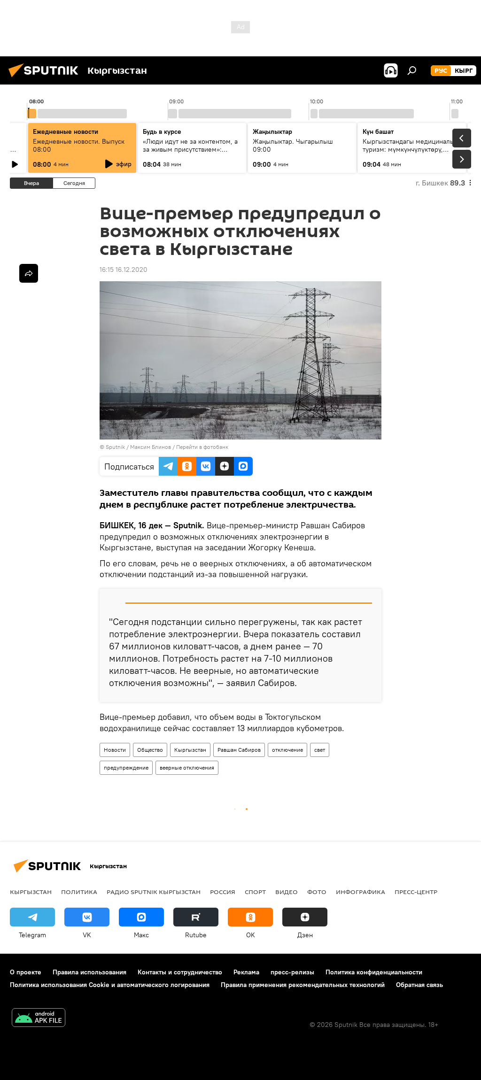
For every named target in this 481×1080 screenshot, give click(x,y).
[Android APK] (38, 1018)
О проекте (25, 972)
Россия (222, 891)
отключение (287, 749)
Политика (79, 891)
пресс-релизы (292, 972)
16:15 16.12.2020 (123, 269)
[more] (28, 273)
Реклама (246, 972)
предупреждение (126, 767)
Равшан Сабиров (239, 749)
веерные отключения (187, 767)
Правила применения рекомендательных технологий (303, 984)
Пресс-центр (416, 891)
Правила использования (89, 972)
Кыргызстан (190, 749)
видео (286, 891)
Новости (115, 749)
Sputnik (115, 446)
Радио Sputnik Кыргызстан (154, 891)
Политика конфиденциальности (374, 972)
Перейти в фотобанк (202, 446)
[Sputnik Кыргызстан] (46, 78)
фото (316, 891)
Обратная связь (419, 984)
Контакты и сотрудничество (180, 972)
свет (319, 749)
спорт (255, 891)
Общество (150, 749)
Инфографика (360, 891)
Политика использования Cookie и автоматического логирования (109, 984)
